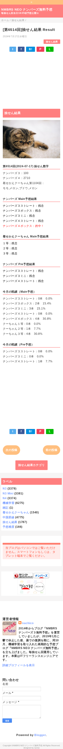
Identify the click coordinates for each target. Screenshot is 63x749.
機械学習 (8, 502)
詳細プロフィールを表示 (18, 665)
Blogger (40, 735)
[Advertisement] (31, 79)
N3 (5, 488)
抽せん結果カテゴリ (31, 465)
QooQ (37, 748)
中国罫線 (8, 517)
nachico (28, 623)
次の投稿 (11, 449)
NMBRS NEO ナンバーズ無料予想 (26, 9)
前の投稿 (51, 449)
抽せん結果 (52, 41)
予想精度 (8, 526)
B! (30, 49)
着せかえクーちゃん (16, 512)
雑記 (6, 507)
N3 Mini (8, 493)
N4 (5, 498)
